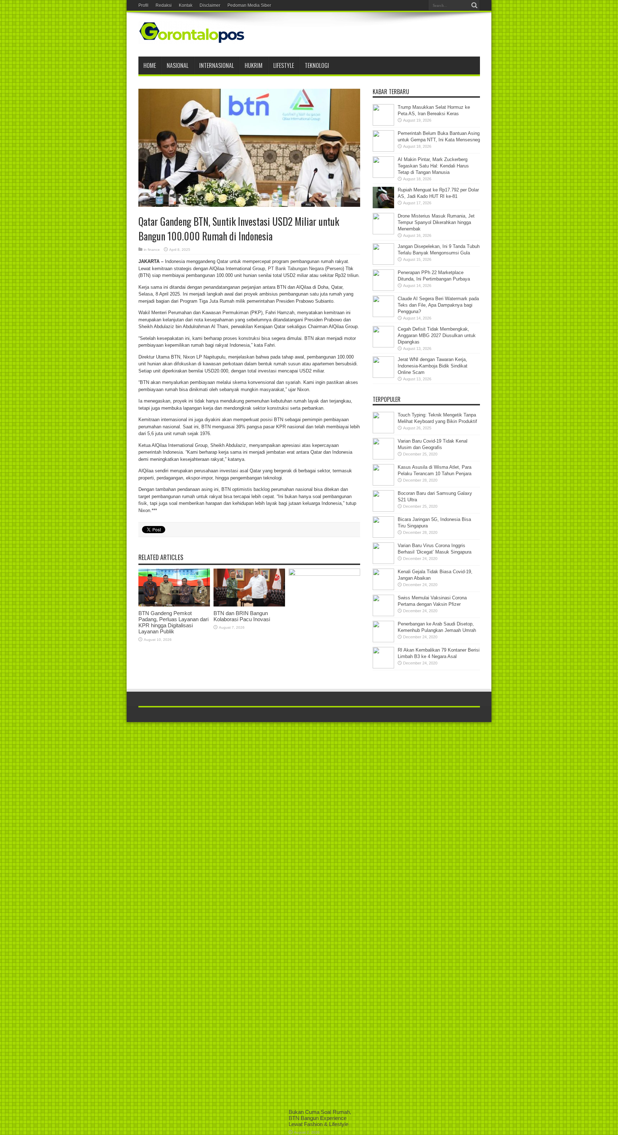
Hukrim (254, 65)
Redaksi (164, 5)
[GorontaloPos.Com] (192, 38)
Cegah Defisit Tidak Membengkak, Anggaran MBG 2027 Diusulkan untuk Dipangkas (437, 335)
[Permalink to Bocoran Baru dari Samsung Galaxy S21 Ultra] (383, 510)
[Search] (474, 5)
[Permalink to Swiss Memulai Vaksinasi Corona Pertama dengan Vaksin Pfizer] (383, 614)
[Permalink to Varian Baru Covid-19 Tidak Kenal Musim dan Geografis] (383, 458)
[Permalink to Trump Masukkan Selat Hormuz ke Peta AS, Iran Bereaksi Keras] (383, 124)
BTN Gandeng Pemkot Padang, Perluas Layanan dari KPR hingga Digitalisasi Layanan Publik (173, 622)
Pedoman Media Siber (249, 5)
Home (149, 65)
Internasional (216, 65)
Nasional (177, 65)
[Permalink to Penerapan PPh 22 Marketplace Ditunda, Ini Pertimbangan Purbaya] (383, 289)
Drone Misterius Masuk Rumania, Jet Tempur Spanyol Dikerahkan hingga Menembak (436, 222)
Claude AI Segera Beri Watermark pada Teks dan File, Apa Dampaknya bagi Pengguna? (438, 305)
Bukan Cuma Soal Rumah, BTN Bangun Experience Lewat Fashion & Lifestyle (320, 1118)
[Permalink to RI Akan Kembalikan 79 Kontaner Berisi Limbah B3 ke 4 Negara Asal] (383, 666)
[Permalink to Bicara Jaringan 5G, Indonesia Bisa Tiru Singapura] (383, 536)
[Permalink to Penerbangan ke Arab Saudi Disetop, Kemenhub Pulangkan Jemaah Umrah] (383, 640)
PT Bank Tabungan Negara (296, 268)
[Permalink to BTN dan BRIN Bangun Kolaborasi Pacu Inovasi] (249, 605)
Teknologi (317, 65)
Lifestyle (283, 65)
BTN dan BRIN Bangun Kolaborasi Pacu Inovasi (242, 616)
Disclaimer (210, 5)
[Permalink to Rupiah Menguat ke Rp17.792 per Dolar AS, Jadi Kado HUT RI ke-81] (383, 206)
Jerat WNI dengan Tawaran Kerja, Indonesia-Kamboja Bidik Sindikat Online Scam (432, 366)
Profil (143, 5)
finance (154, 250)
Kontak (185, 5)
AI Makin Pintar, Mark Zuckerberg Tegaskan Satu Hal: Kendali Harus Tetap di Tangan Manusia (433, 166)
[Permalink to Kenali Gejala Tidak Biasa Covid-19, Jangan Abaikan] (383, 588)
